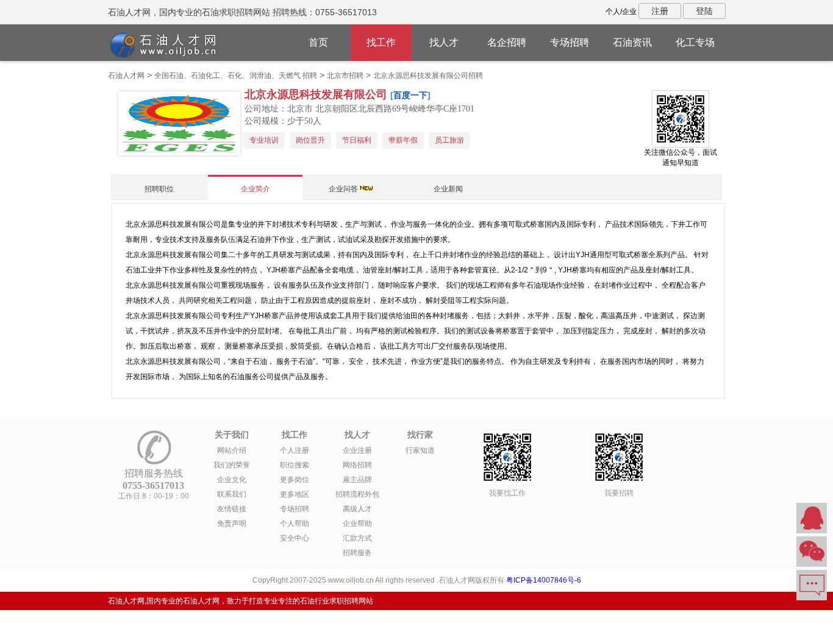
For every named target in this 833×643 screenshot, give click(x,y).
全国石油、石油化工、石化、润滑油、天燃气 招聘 (235, 75)
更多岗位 (294, 479)
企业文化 (231, 479)
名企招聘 (506, 42)
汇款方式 (357, 538)
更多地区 (294, 494)
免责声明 (231, 523)
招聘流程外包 (357, 494)
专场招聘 (569, 42)
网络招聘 (357, 465)
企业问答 (343, 189)
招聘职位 (159, 189)
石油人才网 (126, 75)
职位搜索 (294, 465)
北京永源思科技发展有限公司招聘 (428, 75)
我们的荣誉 (231, 465)
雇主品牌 (357, 479)
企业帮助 (357, 523)
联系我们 (231, 494)
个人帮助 (294, 523)
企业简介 (255, 189)
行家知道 (420, 450)
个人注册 (294, 450)
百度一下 (410, 95)
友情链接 (231, 509)
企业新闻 (448, 189)
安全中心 (294, 538)
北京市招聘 (345, 75)
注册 (659, 11)
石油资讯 (632, 42)
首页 (318, 42)
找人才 (444, 42)
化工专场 (695, 42)
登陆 (704, 11)
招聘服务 (357, 553)
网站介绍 (231, 450)
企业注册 (357, 450)
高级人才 (357, 509)
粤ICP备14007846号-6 (543, 580)
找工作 (381, 42)
